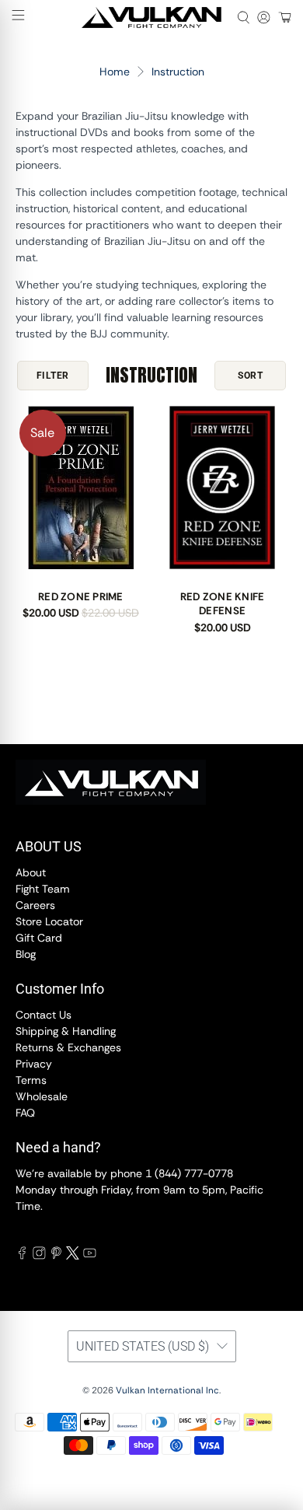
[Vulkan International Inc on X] (72, 1256)
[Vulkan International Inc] (152, 17)
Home (114, 71)
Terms (31, 1080)
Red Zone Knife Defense (222, 603)
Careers (35, 905)
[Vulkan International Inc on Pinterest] (56, 1256)
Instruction (178, 71)
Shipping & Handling (66, 1031)
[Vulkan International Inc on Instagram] (39, 1256)
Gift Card (39, 938)
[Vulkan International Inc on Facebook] (22, 1256)
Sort (250, 375)
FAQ (25, 1113)
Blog (26, 954)
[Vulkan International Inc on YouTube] (89, 1256)
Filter (53, 375)
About (31, 872)
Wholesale (42, 1096)
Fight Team (43, 889)
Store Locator (49, 921)
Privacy (34, 1064)
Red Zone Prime (81, 596)
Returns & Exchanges (68, 1047)
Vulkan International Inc (167, 1390)
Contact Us (43, 1015)
